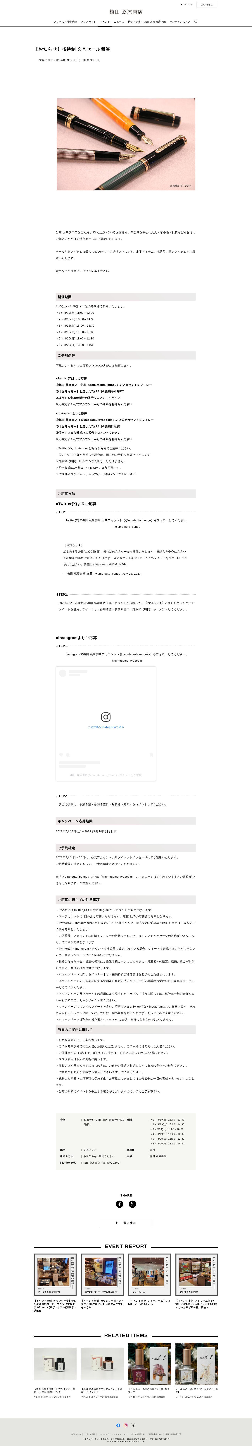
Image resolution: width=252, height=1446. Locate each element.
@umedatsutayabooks (127, 660)
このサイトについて (120, 1434)
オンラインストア (180, 21)
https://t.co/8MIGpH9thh (110, 564)
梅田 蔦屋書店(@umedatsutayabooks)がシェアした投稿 (106, 775)
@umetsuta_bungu (127, 526)
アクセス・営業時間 (65, 21)
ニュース (119, 21)
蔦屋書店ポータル (155, 1434)
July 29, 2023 (131, 573)
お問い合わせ (76, 1434)
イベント (105, 21)
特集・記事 (134, 21)
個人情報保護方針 (138, 1434)
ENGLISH (188, 5)
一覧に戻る (128, 1222)
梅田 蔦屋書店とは (155, 21)
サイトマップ (104, 1434)
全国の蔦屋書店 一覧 (173, 1434)
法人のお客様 (207, 5)
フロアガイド (88, 21)
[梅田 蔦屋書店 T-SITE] (126, 12)
